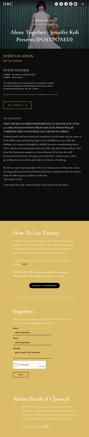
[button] (83, 4)
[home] (7, 4)
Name (15, 328)
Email (15, 338)
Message (16, 348)
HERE (24, 264)
